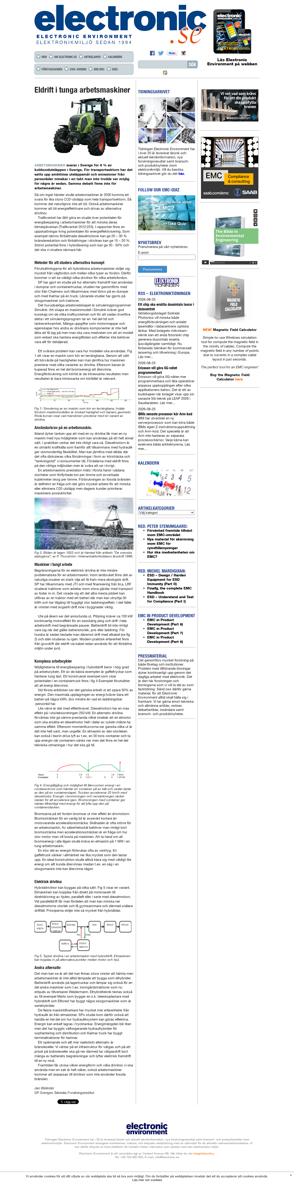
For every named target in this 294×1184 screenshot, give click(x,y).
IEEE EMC (99, 69)
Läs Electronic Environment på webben (232, 61)
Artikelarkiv (92, 57)
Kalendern (115, 57)
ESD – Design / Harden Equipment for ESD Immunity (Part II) (166, 579)
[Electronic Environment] (147, 25)
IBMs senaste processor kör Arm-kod (165, 413)
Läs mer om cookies (147, 1180)
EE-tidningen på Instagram (183, 53)
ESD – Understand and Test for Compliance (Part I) (170, 599)
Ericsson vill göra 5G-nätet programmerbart (157, 370)
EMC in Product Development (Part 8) (165, 622)
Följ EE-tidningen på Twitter (161, 53)
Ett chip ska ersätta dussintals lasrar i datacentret (166, 306)
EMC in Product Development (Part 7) (165, 630)
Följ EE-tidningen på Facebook (153, 53)
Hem (44, 57)
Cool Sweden (78, 69)
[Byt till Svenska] (165, 72)
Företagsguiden (52, 69)
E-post (143, 252)
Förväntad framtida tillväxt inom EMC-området (169, 532)
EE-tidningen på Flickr (173, 53)
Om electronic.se (65, 57)
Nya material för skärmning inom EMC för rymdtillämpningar (170, 543)
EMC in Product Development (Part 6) (165, 639)
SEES (115, 69)
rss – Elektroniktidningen (164, 293)
